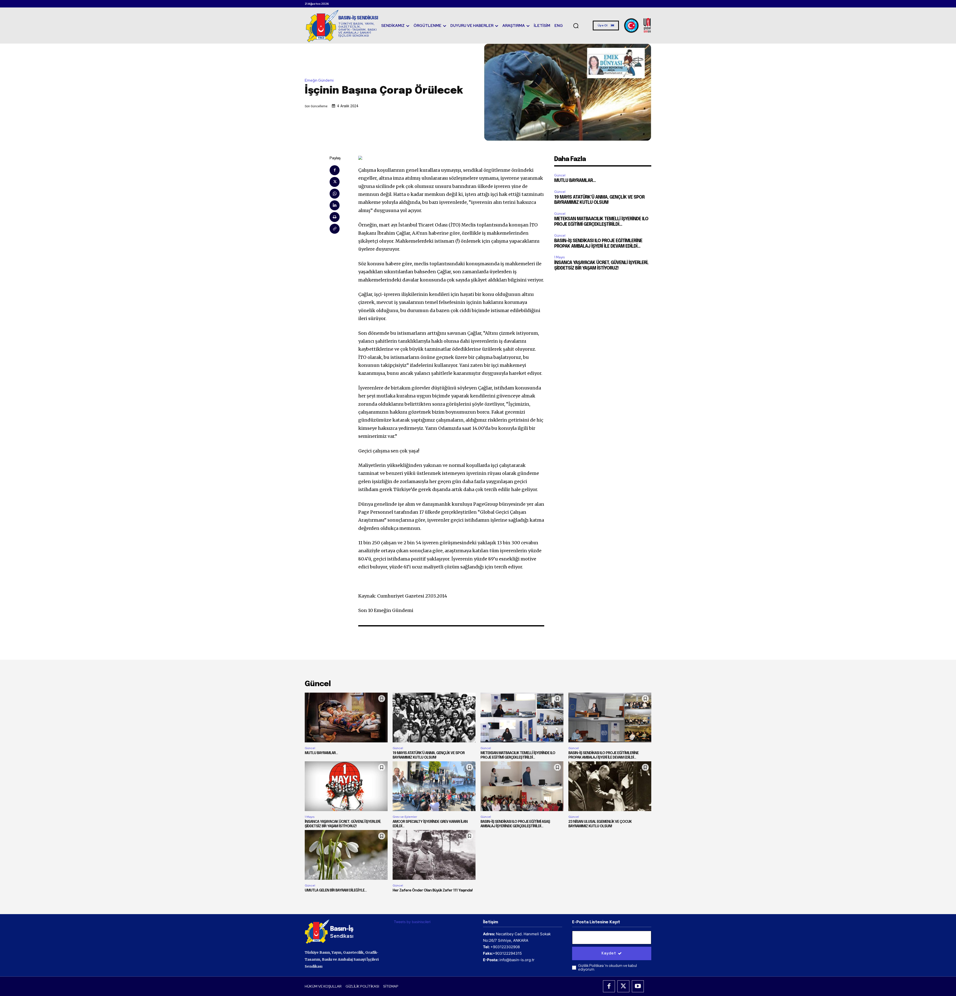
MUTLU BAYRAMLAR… (575, 180)
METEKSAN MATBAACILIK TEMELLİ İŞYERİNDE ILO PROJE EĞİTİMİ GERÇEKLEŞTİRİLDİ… (517, 755)
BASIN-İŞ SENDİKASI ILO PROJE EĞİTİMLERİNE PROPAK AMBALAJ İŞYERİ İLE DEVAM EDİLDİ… (603, 755)
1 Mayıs (559, 257)
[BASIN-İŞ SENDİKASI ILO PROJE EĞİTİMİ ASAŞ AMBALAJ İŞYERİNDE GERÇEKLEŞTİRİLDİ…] (521, 786)
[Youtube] (638, 986)
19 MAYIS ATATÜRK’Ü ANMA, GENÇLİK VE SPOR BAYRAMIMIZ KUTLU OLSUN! (429, 755)
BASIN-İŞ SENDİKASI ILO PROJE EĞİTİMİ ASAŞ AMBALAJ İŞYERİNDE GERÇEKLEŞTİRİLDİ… (515, 824)
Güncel (559, 175)
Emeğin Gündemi (319, 80)
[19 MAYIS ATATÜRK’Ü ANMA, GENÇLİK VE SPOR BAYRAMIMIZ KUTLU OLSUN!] (434, 717)
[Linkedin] (335, 205)
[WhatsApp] (335, 194)
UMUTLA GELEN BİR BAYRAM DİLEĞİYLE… (336, 890)
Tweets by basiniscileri (412, 922)
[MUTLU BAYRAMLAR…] (346, 717)
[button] (576, 25)
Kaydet (608, 953)
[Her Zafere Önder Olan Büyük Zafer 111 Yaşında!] (434, 855)
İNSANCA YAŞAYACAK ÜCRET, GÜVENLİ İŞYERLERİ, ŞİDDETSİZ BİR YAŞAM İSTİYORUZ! (343, 824)
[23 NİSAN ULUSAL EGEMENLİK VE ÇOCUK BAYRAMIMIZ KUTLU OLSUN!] (609, 786)
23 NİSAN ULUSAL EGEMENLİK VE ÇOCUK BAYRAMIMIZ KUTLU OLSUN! (600, 824)
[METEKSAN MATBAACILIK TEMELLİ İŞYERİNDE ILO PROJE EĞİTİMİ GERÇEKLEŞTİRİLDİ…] (521, 717)
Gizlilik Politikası (591, 965)
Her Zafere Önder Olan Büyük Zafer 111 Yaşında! (433, 890)
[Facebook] (335, 170)
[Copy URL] (335, 229)
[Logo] (637, 25)
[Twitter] (335, 182)
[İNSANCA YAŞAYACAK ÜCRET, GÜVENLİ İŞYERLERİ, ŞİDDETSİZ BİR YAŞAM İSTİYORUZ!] (346, 786)
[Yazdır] (335, 217)
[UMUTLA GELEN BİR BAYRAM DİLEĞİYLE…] (346, 855)
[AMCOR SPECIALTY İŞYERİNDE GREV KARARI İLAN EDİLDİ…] (434, 786)
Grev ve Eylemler (405, 817)
